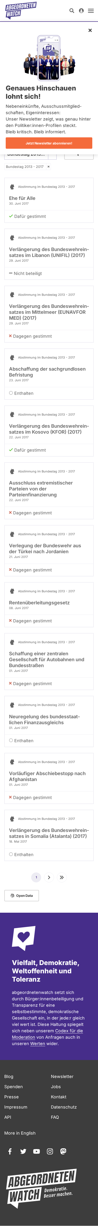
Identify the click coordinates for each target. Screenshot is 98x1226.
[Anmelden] (81, 10)
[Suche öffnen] (72, 10)
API (7, 1117)
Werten (37, 1043)
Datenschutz (64, 1107)
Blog (8, 1076)
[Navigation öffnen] (91, 10)
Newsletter (62, 1076)
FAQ (55, 1117)
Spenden (13, 1086)
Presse (11, 1096)
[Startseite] (21, 11)
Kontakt (58, 1096)
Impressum (15, 1107)
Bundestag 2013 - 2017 (25, 167)
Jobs (56, 1086)
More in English (20, 1133)
